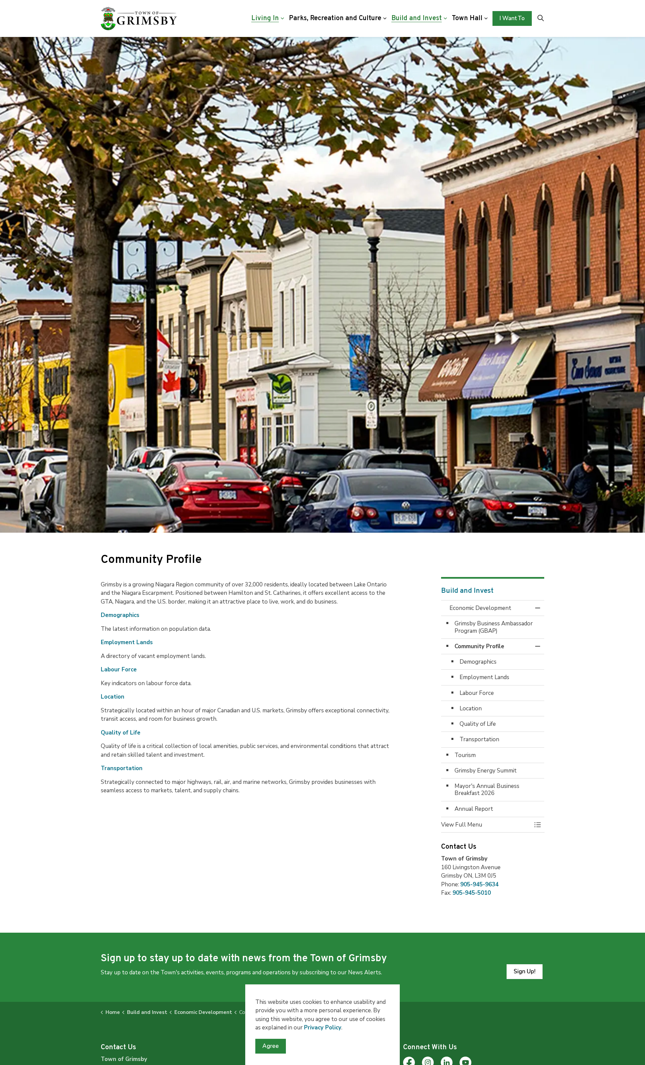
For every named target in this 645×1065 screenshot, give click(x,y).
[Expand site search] (540, 18)
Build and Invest (416, 18)
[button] (486, 824)
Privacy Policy (322, 1027)
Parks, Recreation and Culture (335, 18)
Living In (265, 18)
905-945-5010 (472, 893)
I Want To (512, 18)
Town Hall (467, 18)
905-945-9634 (479, 884)
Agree (270, 1046)
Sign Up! (524, 971)
